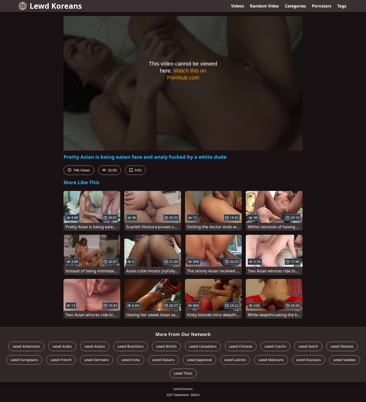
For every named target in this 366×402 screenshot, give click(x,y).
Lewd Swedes (344, 359)
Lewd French (61, 359)
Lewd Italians (163, 359)
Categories (295, 6)
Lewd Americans (26, 346)
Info (137, 170)
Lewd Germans (96, 359)
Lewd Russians (308, 359)
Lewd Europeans (24, 359)
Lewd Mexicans (271, 359)
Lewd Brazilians (131, 346)
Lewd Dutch (308, 346)
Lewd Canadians (203, 346)
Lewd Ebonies (342, 346)
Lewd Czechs (275, 346)
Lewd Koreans (56, 6)
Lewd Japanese (199, 359)
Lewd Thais (183, 373)
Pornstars (321, 6)
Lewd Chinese (240, 346)
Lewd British (166, 346)
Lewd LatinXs (235, 359)
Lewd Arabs (62, 346)
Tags (341, 6)
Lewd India (131, 359)
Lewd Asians (94, 346)
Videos (237, 6)
